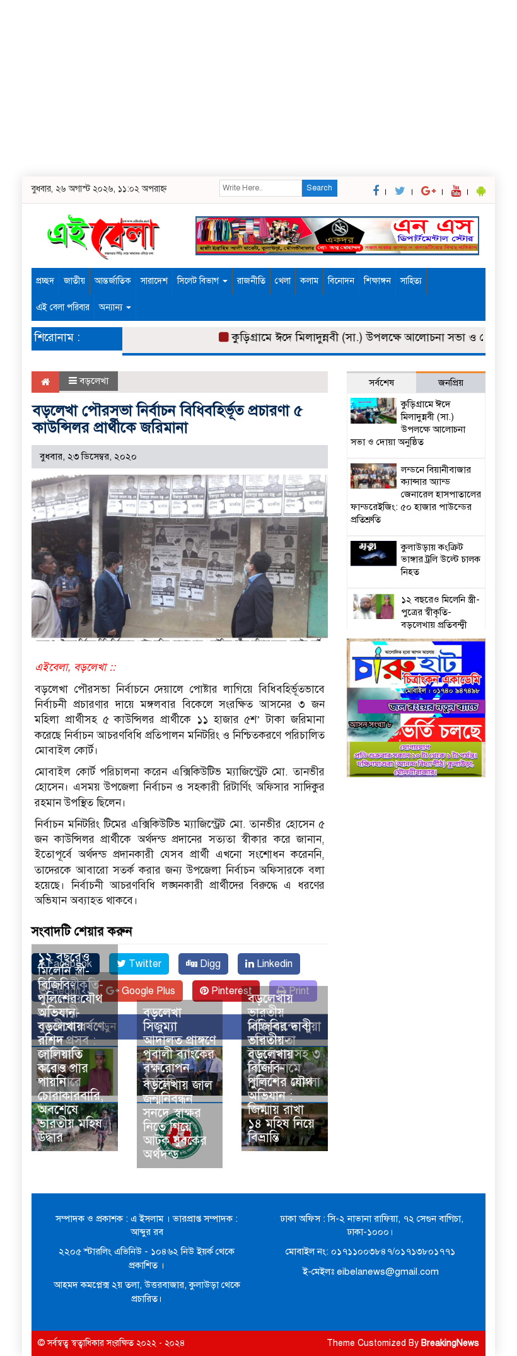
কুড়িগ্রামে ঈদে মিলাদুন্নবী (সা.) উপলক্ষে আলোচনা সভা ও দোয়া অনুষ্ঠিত (408, 422)
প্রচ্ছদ (45, 280)
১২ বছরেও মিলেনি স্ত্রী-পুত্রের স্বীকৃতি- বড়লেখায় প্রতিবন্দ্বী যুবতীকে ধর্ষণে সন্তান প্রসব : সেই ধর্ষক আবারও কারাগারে (416, 624)
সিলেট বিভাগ (199, 280)
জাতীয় (74, 280)
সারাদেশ (154, 280)
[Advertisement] (258, 88)
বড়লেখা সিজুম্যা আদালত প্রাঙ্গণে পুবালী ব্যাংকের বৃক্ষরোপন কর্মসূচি (179, 1047)
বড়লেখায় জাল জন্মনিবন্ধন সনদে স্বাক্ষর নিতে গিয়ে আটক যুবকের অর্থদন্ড (177, 1119)
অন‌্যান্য (112, 307)
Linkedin (273, 964)
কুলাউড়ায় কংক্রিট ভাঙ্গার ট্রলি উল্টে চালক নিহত (440, 560)
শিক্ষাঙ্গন (377, 280)
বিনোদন (341, 280)
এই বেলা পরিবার (63, 307)
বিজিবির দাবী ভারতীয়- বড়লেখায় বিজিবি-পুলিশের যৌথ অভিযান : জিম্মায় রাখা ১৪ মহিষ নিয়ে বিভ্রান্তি (281, 1082)
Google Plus (147, 991)
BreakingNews (450, 1343)
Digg (209, 964)
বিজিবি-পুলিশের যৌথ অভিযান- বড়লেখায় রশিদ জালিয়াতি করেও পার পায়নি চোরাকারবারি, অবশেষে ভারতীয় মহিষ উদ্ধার (70, 1061)
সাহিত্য (411, 280)
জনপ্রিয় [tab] (450, 382)
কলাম (309, 280)
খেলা (283, 280)
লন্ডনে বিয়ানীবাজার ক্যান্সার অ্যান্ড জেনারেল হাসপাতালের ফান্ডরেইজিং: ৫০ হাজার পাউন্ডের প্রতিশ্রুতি (416, 494)
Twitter (143, 964)
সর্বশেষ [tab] (381, 382)
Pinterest (230, 991)
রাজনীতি (251, 280)
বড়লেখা (93, 380)
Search (319, 187)
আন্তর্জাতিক (113, 280)
